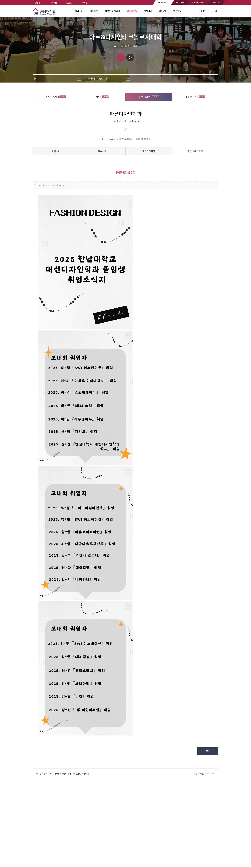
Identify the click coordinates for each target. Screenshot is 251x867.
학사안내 (148, 11)
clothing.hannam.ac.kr (109, 139)
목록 (208, 751)
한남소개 (79, 11)
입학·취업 (94, 11)
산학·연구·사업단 (112, 11)
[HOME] (115, 46)
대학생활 (163, 11)
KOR (203, 11)
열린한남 (177, 11)
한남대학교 (44, 11)
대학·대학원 (132, 11)
